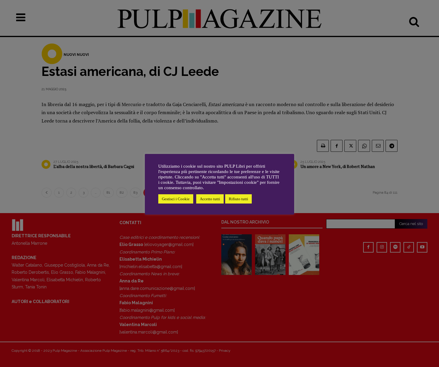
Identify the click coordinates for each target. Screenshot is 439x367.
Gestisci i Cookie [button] (176, 199)
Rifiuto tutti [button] (238, 199)
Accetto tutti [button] (210, 199)
